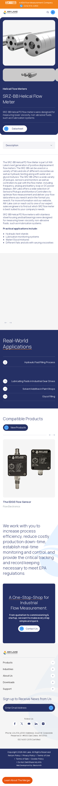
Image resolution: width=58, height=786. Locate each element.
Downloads (8, 682)
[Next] (10, 323)
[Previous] (6, 323)
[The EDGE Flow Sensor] (29, 473)
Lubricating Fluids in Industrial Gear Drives (33, 381)
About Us (8, 675)
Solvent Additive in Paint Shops (39, 388)
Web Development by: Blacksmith (29, 765)
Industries (8, 669)
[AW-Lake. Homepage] (10, 12)
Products (8, 662)
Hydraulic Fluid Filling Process (39, 362)
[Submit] (51, 708)
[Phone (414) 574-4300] (21, 6)
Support (7, 688)
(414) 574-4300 (31, 6)
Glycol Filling (48, 396)
